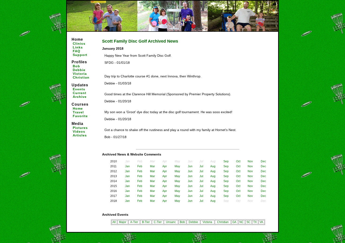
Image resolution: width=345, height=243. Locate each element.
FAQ (76, 51)
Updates (80, 85)
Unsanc (171, 222)
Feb (139, 166)
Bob (76, 66)
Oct (238, 161)
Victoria (80, 74)
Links (78, 47)
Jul (201, 166)
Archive (80, 97)
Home (77, 39)
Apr (164, 166)
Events (79, 89)
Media (77, 124)
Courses (80, 104)
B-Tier (146, 222)
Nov (250, 161)
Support (80, 55)
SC (248, 222)
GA (234, 222)
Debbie (79, 70)
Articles (80, 135)
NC (241, 222)
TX (255, 222)
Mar (152, 166)
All (114, 222)
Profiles (79, 62)
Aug (212, 166)
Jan (127, 166)
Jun (190, 166)
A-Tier (134, 222)
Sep (226, 161)
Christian (81, 77)
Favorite (80, 116)
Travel (78, 112)
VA (261, 222)
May (177, 166)
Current (79, 93)
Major (122, 222)
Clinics (79, 43)
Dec (263, 161)
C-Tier (158, 222)
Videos (79, 131)
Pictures (80, 128)
